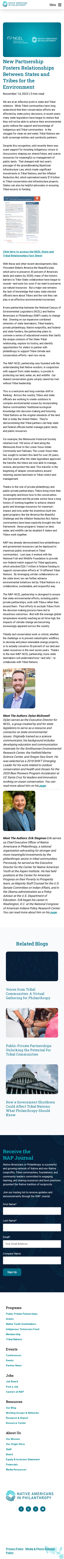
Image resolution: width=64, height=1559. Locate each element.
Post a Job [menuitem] (12, 1386)
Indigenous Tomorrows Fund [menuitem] (22, 1329)
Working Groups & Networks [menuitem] (22, 1412)
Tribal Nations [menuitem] (14, 1339)
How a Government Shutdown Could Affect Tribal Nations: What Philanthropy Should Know (30, 1108)
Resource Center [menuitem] (16, 1423)
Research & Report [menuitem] (17, 1418)
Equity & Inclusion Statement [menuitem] (23, 1459)
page (42, 785)
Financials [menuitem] (12, 1464)
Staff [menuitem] (9, 1449)
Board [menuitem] (9, 1454)
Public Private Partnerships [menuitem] (22, 1313)
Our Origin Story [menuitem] (15, 1444)
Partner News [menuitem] (14, 1365)
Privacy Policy (14, 1549)
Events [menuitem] (10, 1360)
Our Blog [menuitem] (11, 1407)
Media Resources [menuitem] (16, 1469)
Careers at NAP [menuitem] (15, 1391)
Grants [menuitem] (10, 1318)
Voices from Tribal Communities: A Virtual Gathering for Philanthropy (28, 993)
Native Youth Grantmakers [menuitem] (21, 1324)
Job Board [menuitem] (12, 1381)
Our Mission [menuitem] (13, 1439)
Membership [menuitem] (13, 1334)
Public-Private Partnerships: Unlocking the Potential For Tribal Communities (29, 1050)
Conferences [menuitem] (13, 1355)
